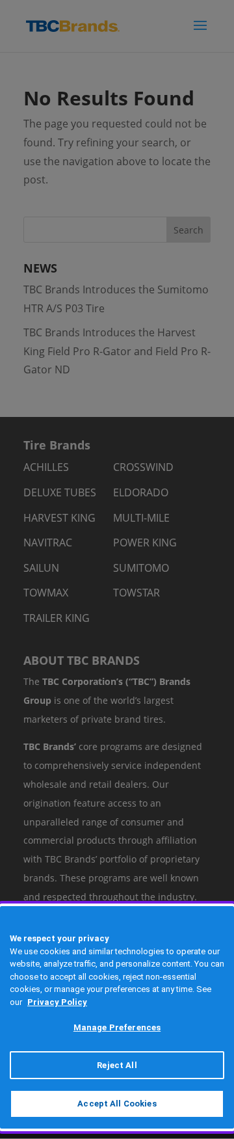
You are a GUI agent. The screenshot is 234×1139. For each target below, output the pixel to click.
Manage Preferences (117, 1027)
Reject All (116, 1065)
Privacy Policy (57, 1002)
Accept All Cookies (116, 1103)
